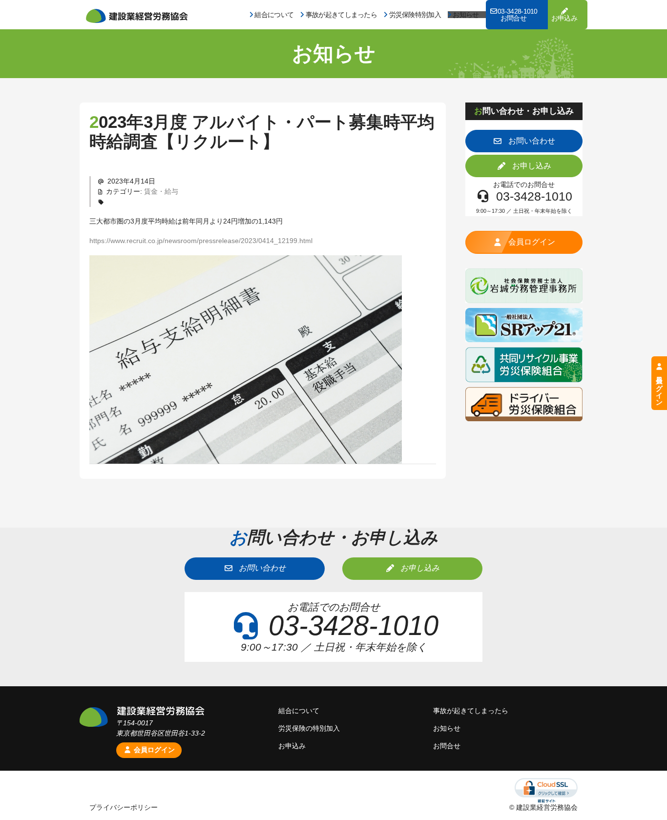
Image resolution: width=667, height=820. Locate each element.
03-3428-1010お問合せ (518, 14)
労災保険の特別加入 (309, 728)
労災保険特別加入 (415, 14)
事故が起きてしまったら (341, 14)
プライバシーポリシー (123, 807)
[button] (524, 141)
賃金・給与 (161, 191)
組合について (273, 14)
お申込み (564, 17)
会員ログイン (153, 750)
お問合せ (446, 746)
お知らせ (466, 14)
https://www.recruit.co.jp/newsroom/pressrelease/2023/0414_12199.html (201, 241)
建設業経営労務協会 (136, 16)
